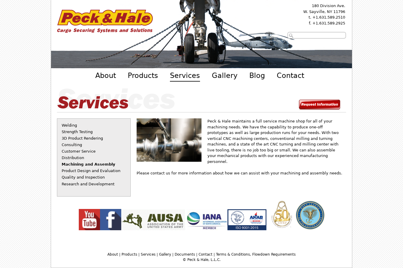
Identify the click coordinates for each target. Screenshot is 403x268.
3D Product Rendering (82, 138)
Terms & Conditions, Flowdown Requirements (256, 254)
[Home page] (104, 34)
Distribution (73, 158)
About (105, 75)
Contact (290, 75)
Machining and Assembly (88, 164)
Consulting (72, 145)
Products (143, 75)
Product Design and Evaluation (91, 171)
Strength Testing (77, 132)
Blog (257, 75)
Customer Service (79, 151)
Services (185, 75)
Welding (69, 125)
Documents (185, 254)
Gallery (224, 75)
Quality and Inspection (83, 177)
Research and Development (88, 184)
